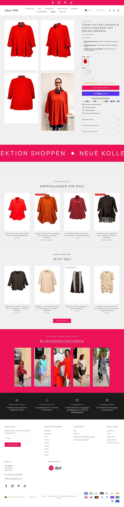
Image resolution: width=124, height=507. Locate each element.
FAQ (75, 431)
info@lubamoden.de (15, 478)
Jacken (46, 449)
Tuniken (46, 440)
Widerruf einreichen (113, 443)
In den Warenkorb (101, 87)
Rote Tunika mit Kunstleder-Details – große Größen (17, 234)
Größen (74, 8)
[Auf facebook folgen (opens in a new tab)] (52, 2)
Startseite (29, 8)
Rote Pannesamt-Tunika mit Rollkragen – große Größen (76, 234)
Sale (45, 437)
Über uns (76, 434)
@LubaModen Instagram (62, 341)
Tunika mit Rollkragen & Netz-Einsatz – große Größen (106, 235)
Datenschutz (111, 437)
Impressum (110, 431)
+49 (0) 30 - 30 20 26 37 (15, 474)
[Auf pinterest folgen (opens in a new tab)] (65, 2)
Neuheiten (47, 434)
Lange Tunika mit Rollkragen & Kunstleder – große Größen (47, 235)
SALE (53, 12)
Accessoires (42, 12)
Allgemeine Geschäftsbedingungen (84, 437)
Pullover (46, 443)
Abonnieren (12, 444)
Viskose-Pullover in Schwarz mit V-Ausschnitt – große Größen (17, 308)
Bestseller (47, 431)
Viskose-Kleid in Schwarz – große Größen (77, 307)
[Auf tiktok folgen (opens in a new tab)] (71, 2)
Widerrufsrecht (112, 440)
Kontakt (62, 12)
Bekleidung (62, 8)
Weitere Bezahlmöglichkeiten (101, 98)
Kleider (46, 452)
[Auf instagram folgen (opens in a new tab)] (58, 2)
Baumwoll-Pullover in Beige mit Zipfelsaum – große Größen (47, 308)
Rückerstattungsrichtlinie (81, 440)
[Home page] (11, 10)
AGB (108, 434)
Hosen (46, 455)
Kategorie (49, 8)
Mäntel (46, 446)
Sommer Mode (62, 321)
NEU (39, 8)
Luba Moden (87, 21)
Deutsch (100, 10)
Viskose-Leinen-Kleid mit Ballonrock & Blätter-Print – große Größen (107, 308)
